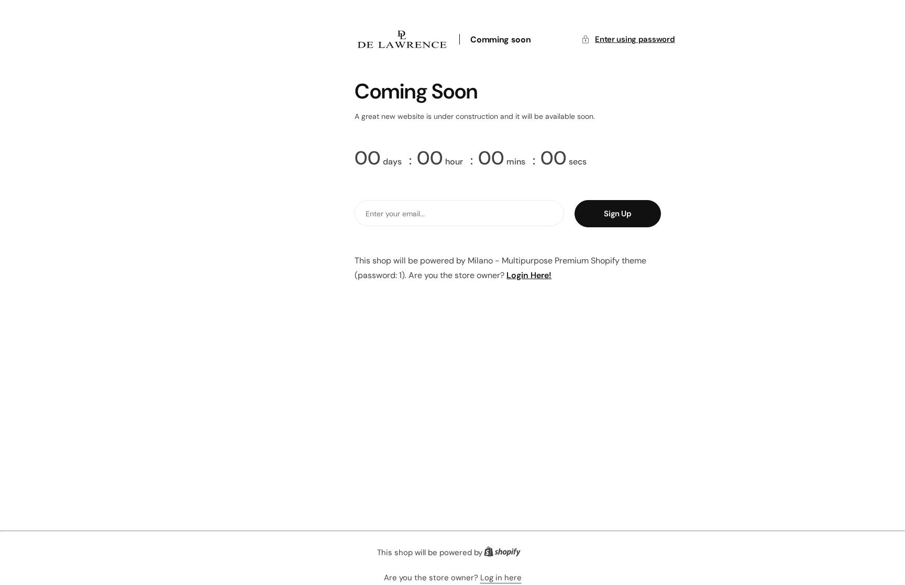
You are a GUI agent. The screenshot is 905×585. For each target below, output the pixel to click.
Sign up (617, 213)
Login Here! (528, 275)
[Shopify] (505, 553)
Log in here (501, 577)
